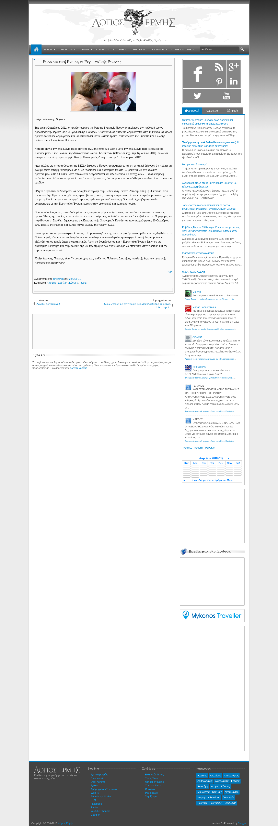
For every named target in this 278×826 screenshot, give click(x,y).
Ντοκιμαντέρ (232, 792)
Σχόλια (214, 110)
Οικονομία (228, 797)
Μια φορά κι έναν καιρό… (196, 164)
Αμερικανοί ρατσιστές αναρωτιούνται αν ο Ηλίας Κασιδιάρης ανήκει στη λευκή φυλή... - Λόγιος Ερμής (227, 359)
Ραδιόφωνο (151, 792)
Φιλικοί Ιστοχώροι (154, 781)
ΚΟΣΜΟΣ (84, 49)
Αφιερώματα (222, 781)
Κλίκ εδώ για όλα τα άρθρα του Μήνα (212, 480)
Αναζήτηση (242, 49)
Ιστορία (215, 786)
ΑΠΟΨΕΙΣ (101, 49)
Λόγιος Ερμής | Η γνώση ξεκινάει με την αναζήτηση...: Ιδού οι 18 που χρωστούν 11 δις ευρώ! (224, 299)
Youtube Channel (100, 811)
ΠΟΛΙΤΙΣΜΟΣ (157, 49)
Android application (101, 796)
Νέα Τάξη (217, 792)
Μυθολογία (203, 792)
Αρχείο (234, 110)
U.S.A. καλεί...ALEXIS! (194, 271)
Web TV (95, 792)
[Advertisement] (103, 331)
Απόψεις (52, 282)
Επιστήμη (202, 786)
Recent (199, 448)
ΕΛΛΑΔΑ (48, 49)
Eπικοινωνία (97, 778)
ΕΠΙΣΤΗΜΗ (118, 49)
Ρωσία (83, 282)
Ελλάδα (235, 781)
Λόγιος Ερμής (65, 823)
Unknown (58, 279)
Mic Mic (197, 292)
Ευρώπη (63, 282)
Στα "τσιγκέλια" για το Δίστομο (198, 253)
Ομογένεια (150, 789)
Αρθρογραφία (204, 781)
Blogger (242, 823)
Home (36, 49)
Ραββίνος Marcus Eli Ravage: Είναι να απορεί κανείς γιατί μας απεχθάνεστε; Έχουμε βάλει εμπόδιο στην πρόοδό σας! (211, 231)
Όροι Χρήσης (98, 781)
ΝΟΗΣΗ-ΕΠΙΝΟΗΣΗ (181, 49)
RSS (93, 800)
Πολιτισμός (215, 803)
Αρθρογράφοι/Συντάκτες (104, 789)
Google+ (95, 814)
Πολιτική (202, 803)
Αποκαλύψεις (231, 775)
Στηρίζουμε (151, 796)
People (188, 448)
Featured (202, 775)
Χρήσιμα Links (153, 785)
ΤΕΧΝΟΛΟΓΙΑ (138, 49)
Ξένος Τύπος (152, 778)
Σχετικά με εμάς (99, 774)
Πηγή (169, 271)
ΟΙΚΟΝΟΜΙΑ (66, 49)
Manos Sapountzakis (204, 307)
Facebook (96, 803)
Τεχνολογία (230, 803)
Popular (210, 448)
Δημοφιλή (193, 110)
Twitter (94, 807)
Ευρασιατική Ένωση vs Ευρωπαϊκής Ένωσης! (83, 61)
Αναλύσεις (215, 775)
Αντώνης (197, 337)
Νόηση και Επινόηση (208, 797)
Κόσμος (73, 282)
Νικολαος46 (199, 366)
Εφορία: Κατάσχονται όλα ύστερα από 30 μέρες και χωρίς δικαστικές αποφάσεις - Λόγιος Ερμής (224, 329)
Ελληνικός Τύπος (154, 774)
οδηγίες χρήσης (78, 368)
